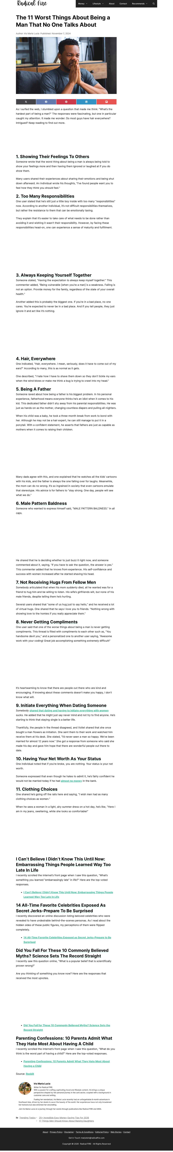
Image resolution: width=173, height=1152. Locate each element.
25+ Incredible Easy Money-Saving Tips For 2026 (64, 1117)
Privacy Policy (56, 1132)
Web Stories (116, 1132)
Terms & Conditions (84, 1132)
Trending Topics (27, 1117)
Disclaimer (69, 1132)
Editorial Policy (102, 1132)
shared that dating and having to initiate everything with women (69, 710)
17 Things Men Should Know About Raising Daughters (66, 1121)
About (45, 1132)
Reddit (30, 1073)
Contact (126, 1132)
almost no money (71, 780)
